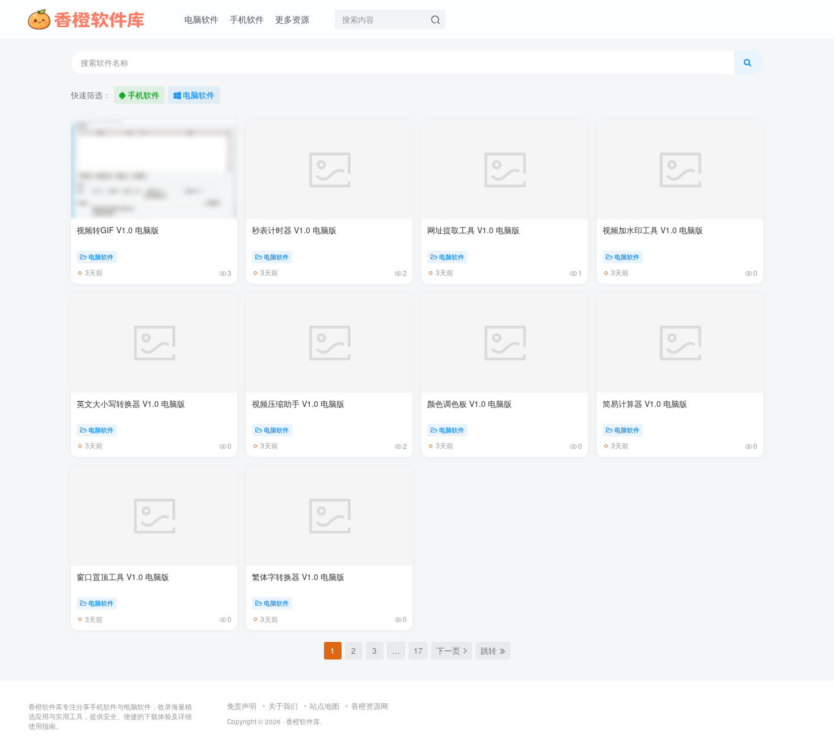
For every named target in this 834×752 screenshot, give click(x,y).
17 (418, 650)
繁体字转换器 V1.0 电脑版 (298, 576)
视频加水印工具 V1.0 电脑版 (653, 230)
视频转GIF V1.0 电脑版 (118, 230)
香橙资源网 (369, 705)
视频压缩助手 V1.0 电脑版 (298, 403)
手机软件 (143, 94)
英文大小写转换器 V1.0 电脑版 (131, 403)
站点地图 (324, 705)
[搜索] (748, 62)
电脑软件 (198, 94)
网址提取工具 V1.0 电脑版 (473, 230)
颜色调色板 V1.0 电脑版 (469, 403)
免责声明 (241, 705)
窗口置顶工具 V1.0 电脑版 (123, 576)
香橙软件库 (303, 721)
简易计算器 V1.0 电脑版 (645, 403)
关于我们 (283, 705)
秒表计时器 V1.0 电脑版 (294, 230)
